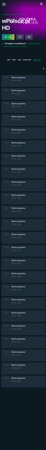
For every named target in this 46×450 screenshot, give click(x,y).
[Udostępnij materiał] (29, 37)
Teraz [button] (14, 60)
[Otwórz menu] (4, 4)
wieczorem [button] (27, 60)
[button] (43, 68)
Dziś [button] (8, 60)
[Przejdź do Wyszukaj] (41, 4)
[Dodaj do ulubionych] (19, 37)
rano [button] (19, 60)
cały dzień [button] (37, 60)
